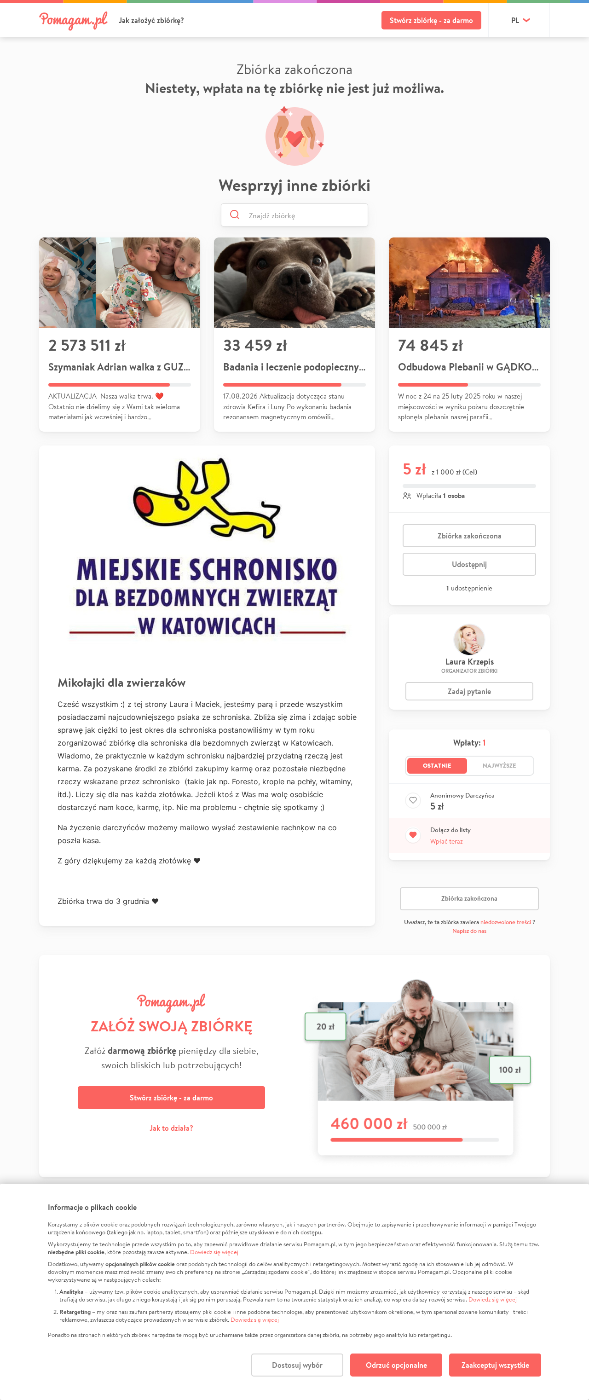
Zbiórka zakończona (470, 536)
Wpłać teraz (446, 841)
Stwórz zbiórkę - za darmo (431, 20)
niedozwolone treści (505, 922)
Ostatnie (437, 765)
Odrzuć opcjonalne (396, 1365)
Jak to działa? (171, 1128)
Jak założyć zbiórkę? (151, 20)
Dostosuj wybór (297, 1365)
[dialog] (294, 1292)
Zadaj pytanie (469, 691)
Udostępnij (469, 564)
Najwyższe (499, 765)
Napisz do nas (469, 931)
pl (515, 20)
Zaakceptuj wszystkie (495, 1365)
